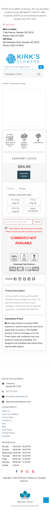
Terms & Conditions (10, 414)
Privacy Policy (8, 417)
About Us (6, 411)
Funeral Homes (8, 433)
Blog (4, 427)
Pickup (22, 188)
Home (5, 83)
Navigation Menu (13, 74)
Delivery (11, 188)
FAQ (4, 423)
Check (37, 222)
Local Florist (7, 430)
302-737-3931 (11, 391)
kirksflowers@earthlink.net (17, 396)
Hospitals (6, 436)
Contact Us (6, 420)
